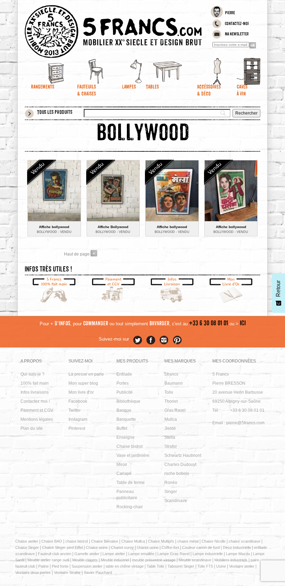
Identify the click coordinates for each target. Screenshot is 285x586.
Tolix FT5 (205, 566)
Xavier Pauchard (98, 572)
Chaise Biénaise (104, 541)
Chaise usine (97, 547)
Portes (122, 383)
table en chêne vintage (125, 566)
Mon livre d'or (81, 392)
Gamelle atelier (86, 554)
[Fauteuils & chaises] (83, 71)
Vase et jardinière (132, 455)
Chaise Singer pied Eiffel (62, 547)
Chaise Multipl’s (161, 541)
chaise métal (187, 541)
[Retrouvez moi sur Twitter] (137, 340)
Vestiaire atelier (241, 566)
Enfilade (124, 374)
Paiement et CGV (37, 410)
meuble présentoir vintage (154, 560)
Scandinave (175, 500)
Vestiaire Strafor (67, 572)
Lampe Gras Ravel (173, 554)
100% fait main (35, 383)
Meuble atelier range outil (48, 560)
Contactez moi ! (35, 401)
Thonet (171, 401)
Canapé (124, 473)
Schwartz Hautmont (182, 455)
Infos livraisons (35, 392)
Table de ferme (130, 482)
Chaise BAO (51, 541)
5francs (171, 374)
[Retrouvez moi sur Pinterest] (177, 340)
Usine (221, 566)
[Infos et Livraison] (172, 291)
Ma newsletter (237, 34)
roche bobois (176, 473)
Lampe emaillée (141, 554)
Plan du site (32, 428)
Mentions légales (37, 419)
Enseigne (125, 437)
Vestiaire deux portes (33, 572)
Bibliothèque (128, 401)
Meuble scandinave (195, 560)
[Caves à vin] (240, 71)
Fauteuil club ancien (54, 554)
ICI (243, 323)
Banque (123, 410)
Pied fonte (60, 566)
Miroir (121, 464)
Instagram (77, 419)
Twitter (74, 410)
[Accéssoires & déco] (201, 71)
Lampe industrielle (208, 554)
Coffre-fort (170, 547)
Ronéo (170, 482)
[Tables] (162, 71)
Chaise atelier (26, 541)
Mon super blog (83, 383)
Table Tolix (155, 566)
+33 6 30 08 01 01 (208, 323)
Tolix (168, 392)
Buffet (121, 428)
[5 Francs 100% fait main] (54, 291)
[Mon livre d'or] (231, 291)
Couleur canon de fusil (201, 547)
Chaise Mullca (133, 541)
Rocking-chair (129, 506)
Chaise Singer (27, 547)
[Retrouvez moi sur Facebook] (150, 340)
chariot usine (147, 547)
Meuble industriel (115, 560)
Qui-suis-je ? (32, 374)
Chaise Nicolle (214, 541)
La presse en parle (86, 374)
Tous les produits (54, 112)
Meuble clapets (85, 560)
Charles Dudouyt (180, 464)
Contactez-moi (237, 24)
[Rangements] (44, 71)
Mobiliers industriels (230, 560)
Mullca (170, 419)
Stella (169, 437)
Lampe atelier (114, 554)
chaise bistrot (76, 541)
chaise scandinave (244, 541)
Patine (43, 566)
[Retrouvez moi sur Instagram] (164, 340)
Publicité (124, 392)
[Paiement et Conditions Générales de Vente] (113, 291)
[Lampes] (122, 71)
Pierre (230, 13)
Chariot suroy (122, 547)
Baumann (173, 383)
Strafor (170, 446)
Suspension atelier (87, 566)
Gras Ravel (175, 410)
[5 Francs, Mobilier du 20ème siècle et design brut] (113, 31)
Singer (170, 491)
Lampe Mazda (238, 554)
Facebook (77, 401)
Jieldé (170, 428)
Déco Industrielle (237, 547)
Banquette (126, 419)
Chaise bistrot (129, 446)
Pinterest (76, 428)
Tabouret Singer (181, 566)
